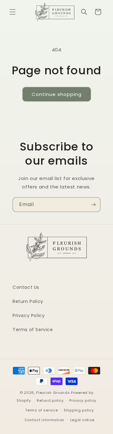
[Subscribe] (93, 204)
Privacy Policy (29, 315)
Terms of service (41, 410)
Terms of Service (33, 329)
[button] (12, 12)
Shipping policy (79, 410)
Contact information (44, 419)
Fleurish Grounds (53, 392)
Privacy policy (82, 400)
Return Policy (28, 301)
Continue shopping (57, 94)
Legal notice (82, 419)
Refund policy (50, 400)
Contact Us (26, 287)
